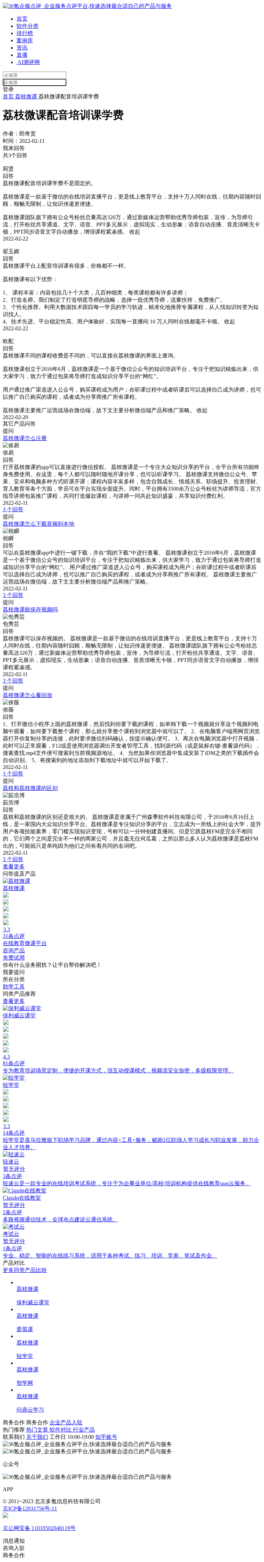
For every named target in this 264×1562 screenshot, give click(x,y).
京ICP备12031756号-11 (30, 1508)
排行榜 (24, 33)
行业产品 (84, 1430)
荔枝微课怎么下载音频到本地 (38, 524)
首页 (22, 19)
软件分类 (27, 26)
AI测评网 (28, 62)
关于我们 (37, 1437)
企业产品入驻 (66, 1422)
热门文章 (38, 1430)
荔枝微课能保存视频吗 (30, 609)
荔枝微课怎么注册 (25, 438)
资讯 (22, 48)
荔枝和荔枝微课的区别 (30, 788)
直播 (22, 55)
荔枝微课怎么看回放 (27, 695)
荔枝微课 (26, 96)
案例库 (24, 40)
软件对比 (61, 1430)
